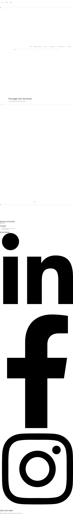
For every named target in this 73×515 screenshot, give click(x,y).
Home (31, 46)
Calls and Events (61, 46)
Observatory (52, 46)
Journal (45, 46)
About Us (69, 46)
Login (1, 5)
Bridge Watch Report (38, 46)
